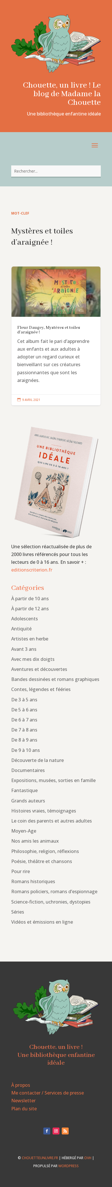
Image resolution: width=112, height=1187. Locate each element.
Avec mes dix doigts (33, 659)
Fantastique (24, 790)
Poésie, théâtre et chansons (41, 861)
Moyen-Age (23, 831)
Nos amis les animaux (35, 841)
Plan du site (24, 1108)
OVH (87, 1157)
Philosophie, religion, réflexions (45, 851)
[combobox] (56, 171)
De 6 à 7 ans (24, 720)
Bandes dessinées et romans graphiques (55, 679)
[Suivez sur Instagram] (56, 1131)
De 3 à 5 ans (24, 699)
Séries (17, 912)
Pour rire (20, 871)
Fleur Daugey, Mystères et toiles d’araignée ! (56, 336)
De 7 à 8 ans (24, 730)
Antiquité (21, 629)
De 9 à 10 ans (25, 750)
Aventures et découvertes (39, 669)
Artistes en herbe (29, 639)
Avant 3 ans (23, 649)
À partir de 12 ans (30, 608)
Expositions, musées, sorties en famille (53, 780)
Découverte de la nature (37, 760)
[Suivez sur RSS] (65, 1131)
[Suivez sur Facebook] (46, 1131)
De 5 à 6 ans (24, 710)
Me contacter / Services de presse (47, 1093)
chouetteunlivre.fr (40, 1157)
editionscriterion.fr (31, 570)
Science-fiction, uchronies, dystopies (50, 902)
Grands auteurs (28, 801)
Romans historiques (33, 881)
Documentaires (28, 770)
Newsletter (23, 1100)
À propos (20, 1085)
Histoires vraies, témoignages (43, 811)
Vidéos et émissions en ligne (42, 922)
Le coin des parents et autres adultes (51, 821)
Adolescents (24, 618)
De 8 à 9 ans (24, 740)
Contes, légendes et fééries (41, 689)
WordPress (68, 1165)
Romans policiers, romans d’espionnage (54, 891)
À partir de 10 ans (30, 598)
